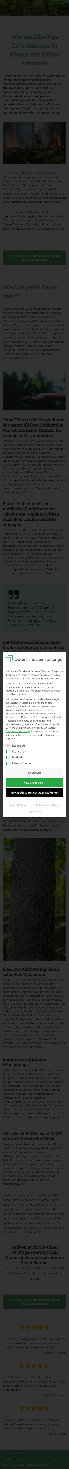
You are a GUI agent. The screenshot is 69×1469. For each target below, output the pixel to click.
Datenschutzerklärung (18, 731)
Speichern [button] (34, 773)
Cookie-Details (17, 805)
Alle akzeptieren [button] (34, 783)
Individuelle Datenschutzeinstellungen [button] (34, 793)
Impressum (34, 811)
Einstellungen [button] (29, 735)
